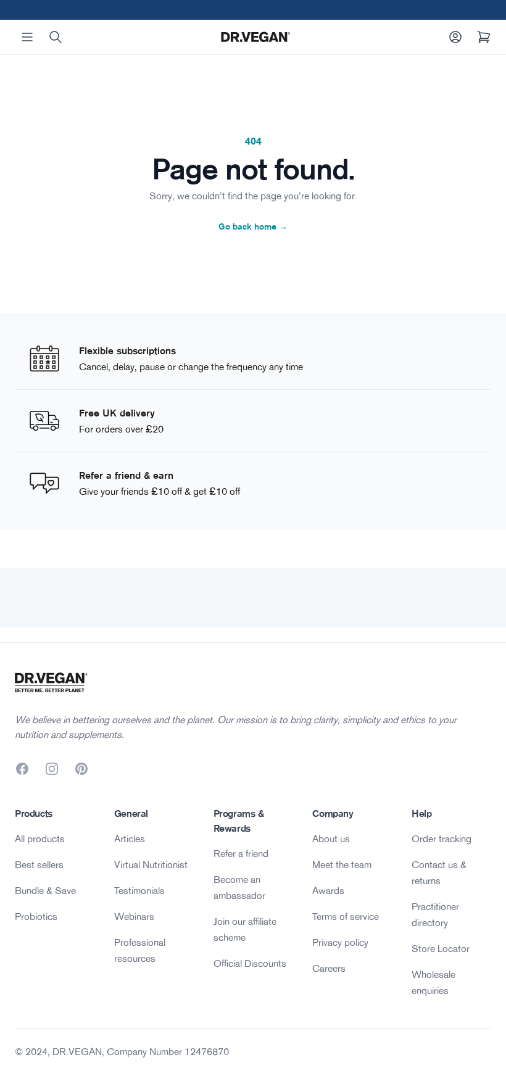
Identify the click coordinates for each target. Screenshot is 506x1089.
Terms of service (345, 916)
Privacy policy (340, 942)
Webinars (134, 916)
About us (331, 838)
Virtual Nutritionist (151, 864)
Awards (328, 890)
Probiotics (36, 916)
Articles (129, 838)
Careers (329, 968)
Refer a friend (241, 853)
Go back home (253, 226)
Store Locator (441, 948)
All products (40, 838)
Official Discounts (250, 963)
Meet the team (341, 864)
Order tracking (441, 838)
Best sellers (39, 864)
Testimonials (139, 890)
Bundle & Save (45, 890)
